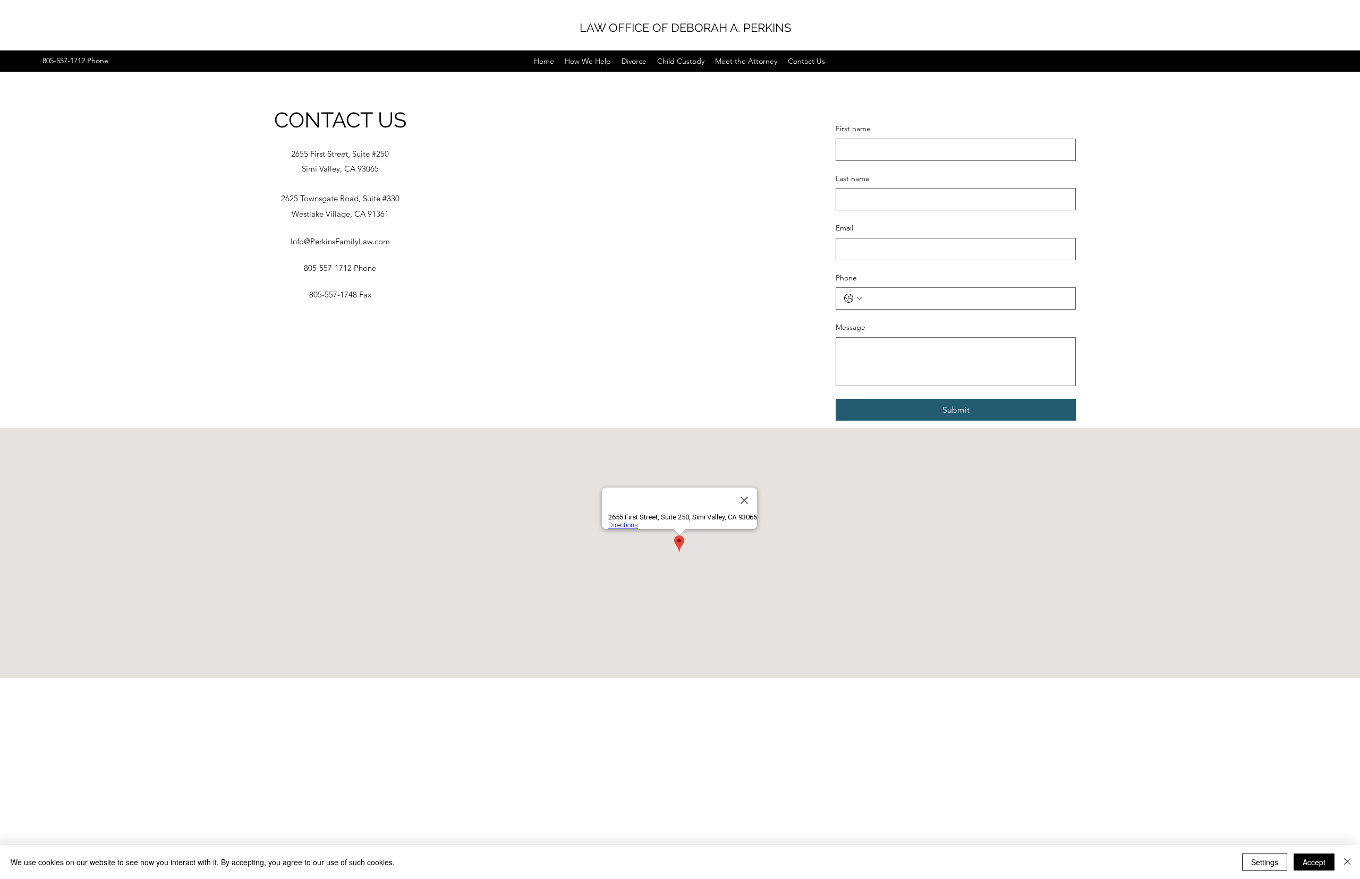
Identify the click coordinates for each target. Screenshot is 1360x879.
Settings (1264, 862)
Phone (846, 278)
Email (844, 228)
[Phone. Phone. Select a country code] (853, 298)
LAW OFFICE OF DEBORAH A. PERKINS (685, 28)
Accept (1314, 862)
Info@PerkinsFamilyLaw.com (340, 241)
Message (850, 327)
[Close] (1347, 862)
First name (853, 128)
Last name (853, 178)
